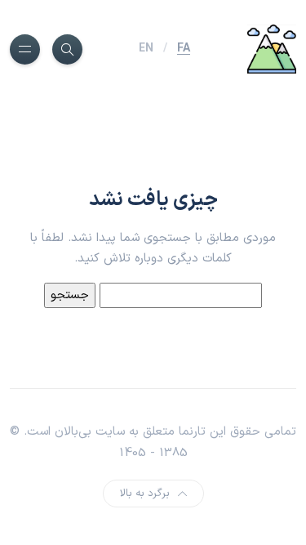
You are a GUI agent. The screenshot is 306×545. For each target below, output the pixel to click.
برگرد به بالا (145, 493)
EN (146, 48)
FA (183, 48)
